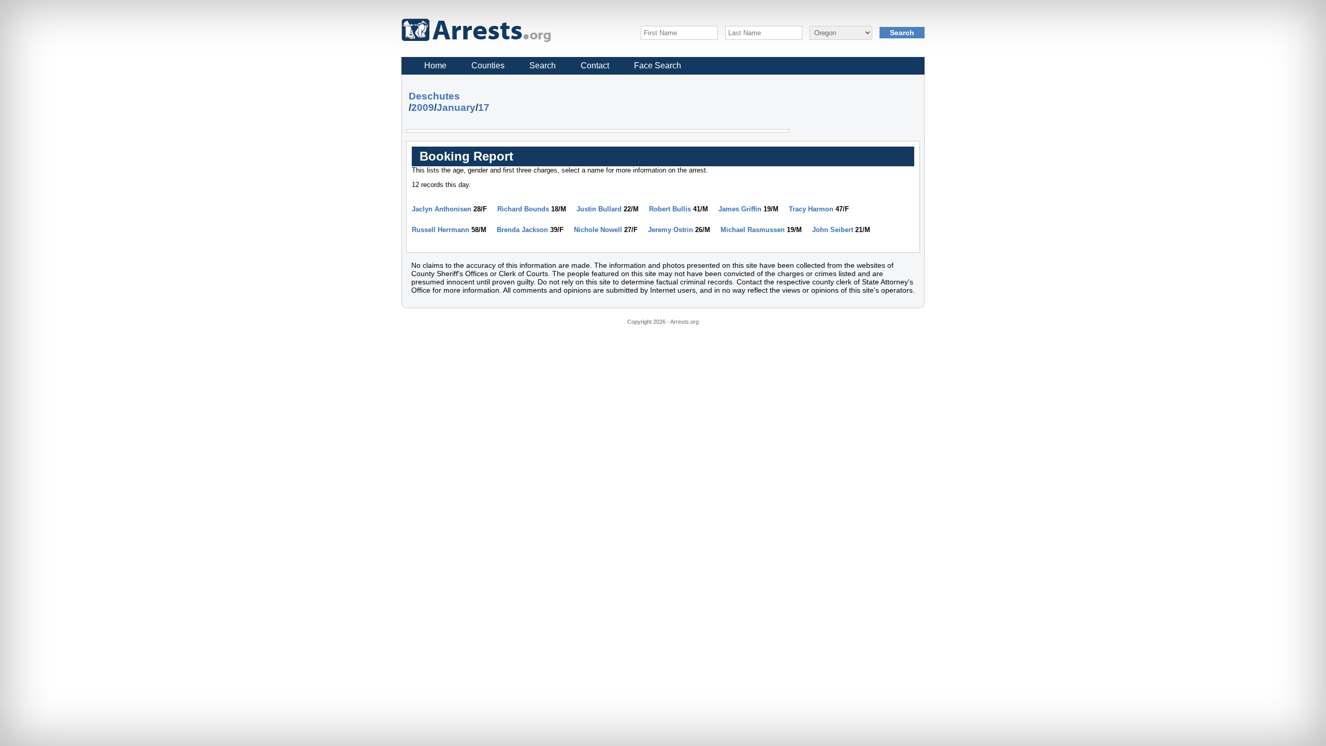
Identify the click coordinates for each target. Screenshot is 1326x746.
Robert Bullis (670, 209)
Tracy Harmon (811, 209)
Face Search (657, 65)
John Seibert (832, 230)
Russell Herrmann (440, 230)
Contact (595, 65)
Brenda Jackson (522, 230)
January (456, 107)
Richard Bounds (523, 209)
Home (435, 65)
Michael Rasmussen (752, 230)
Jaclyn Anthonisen (441, 209)
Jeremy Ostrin (670, 230)
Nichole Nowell (598, 230)
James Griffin (739, 209)
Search (542, 65)
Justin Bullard (599, 209)
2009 (422, 107)
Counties (488, 65)
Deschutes (434, 96)
